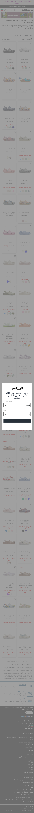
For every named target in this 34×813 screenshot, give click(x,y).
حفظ (17, 420)
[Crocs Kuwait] (17, 388)
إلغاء (17, 425)
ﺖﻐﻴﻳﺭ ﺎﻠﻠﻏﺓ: (6, 410)
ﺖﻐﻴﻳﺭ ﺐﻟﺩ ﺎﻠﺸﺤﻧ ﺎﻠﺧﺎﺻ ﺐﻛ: (10, 401)
